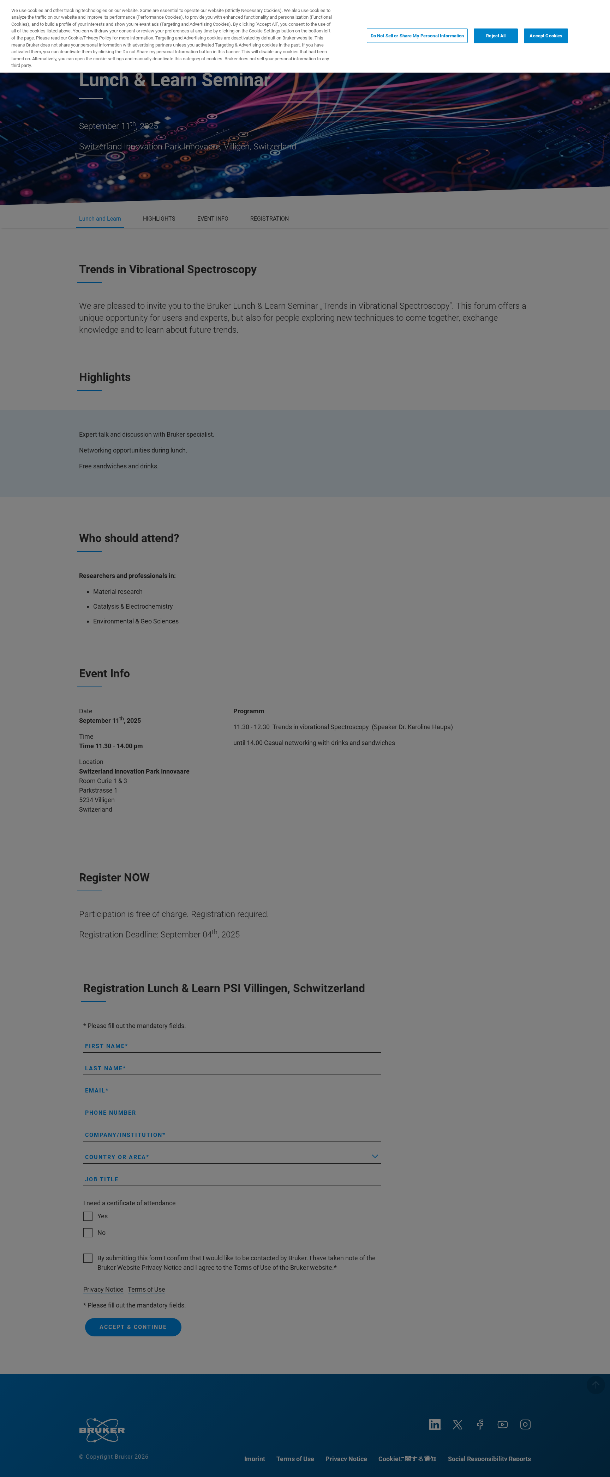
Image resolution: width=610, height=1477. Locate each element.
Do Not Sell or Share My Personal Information (417, 35)
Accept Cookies (546, 35)
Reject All (496, 35)
